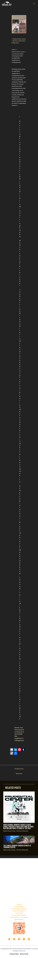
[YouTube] (19, 939)
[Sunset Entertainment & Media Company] (7, 3)
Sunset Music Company (19, 908)
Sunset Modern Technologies (19, 917)
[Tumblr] (24, 939)
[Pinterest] (29, 939)
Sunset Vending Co (19, 911)
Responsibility (19, 919)
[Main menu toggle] (34, 4)
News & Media (19, 906)
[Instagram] (14, 939)
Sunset (19, 904)
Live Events (19, 913)
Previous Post (19, 769)
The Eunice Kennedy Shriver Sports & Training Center (17, 847)
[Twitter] (9, 939)
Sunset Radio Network (19, 915)
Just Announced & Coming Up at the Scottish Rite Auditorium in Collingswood (19, 734)
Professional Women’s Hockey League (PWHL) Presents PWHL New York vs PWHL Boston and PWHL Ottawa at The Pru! (18, 827)
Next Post (19, 773)
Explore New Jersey (19, 39)
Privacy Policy (14, 954)
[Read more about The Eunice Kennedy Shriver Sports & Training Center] (19, 839)
